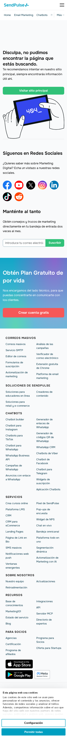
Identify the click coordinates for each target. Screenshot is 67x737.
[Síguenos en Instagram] (42, 185)
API (38, 607)
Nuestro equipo (15, 581)
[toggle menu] (62, 5)
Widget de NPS (45, 519)
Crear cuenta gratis (33, 313)
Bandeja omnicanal (47, 531)
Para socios (16, 632)
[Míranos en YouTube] (19, 185)
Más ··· (60, 15)
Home (7, 15)
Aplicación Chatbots (48, 489)
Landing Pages (14, 531)
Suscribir (55, 243)
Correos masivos (21, 338)
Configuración (33, 722)
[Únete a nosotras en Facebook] (7, 185)
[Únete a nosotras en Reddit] (19, 196)
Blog (8, 623)
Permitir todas (33, 731)
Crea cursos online (17, 503)
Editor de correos (16, 356)
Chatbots (41, 15)
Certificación (13, 644)
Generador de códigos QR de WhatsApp (45, 437)
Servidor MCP (44, 613)
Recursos (14, 595)
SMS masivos (14, 547)
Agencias (11, 638)
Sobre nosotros (20, 575)
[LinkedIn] (54, 185)
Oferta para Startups (48, 648)
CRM (8, 515)
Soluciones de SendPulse (28, 385)
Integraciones (44, 601)
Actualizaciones (45, 581)
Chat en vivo (44, 525)
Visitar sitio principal (33, 91)
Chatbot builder (15, 419)
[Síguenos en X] (30, 185)
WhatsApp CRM (45, 447)
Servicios (14, 497)
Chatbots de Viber (47, 453)
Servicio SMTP (14, 350)
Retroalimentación (16, 587)
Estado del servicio (17, 617)
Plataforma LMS (15, 509)
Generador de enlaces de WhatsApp (44, 423)
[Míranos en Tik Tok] (7, 196)
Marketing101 (13, 611)
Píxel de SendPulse (47, 503)
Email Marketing (23, 15)
